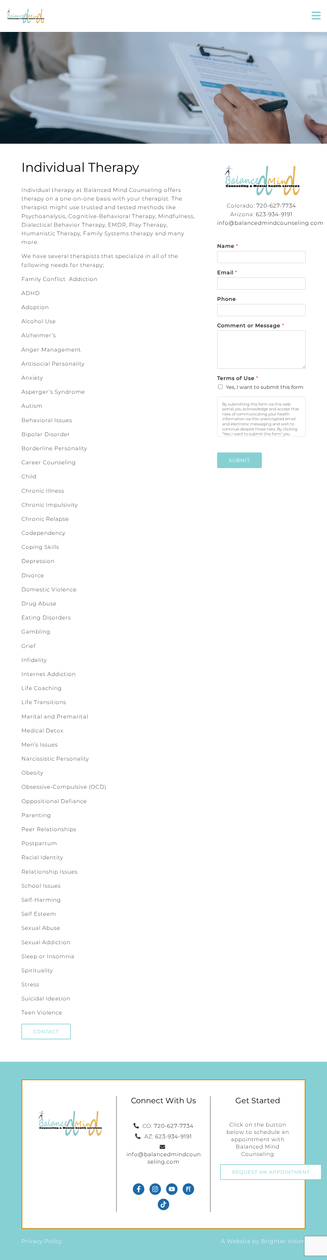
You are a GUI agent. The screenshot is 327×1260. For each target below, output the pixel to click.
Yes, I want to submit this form (264, 387)
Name (227, 246)
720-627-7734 (276, 205)
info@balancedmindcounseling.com (270, 223)
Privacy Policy (41, 1241)
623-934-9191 (274, 214)
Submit (239, 460)
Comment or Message (250, 326)
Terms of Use (237, 378)
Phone (226, 299)
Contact (46, 1031)
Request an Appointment (271, 1172)
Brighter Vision (283, 1241)
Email (227, 272)
